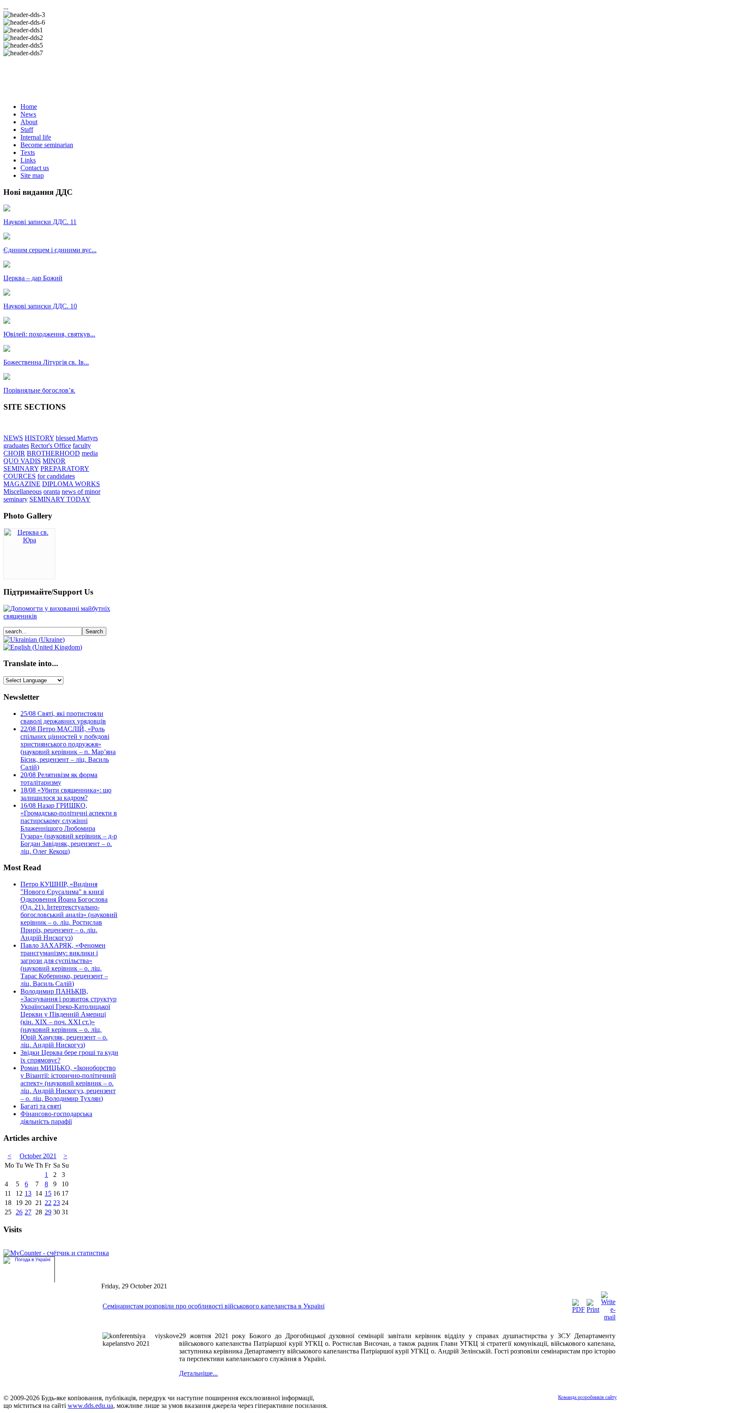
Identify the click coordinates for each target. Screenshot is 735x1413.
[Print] (593, 1309)
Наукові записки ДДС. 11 (40, 221)
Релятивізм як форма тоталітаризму (58, 778)
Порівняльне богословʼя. (39, 390)
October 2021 (38, 1155)
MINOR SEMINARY (34, 464)
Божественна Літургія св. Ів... (46, 362)
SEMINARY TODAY (60, 499)
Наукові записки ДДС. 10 (40, 306)
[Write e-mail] (608, 1317)
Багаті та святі (40, 1106)
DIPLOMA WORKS (71, 483)
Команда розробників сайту (587, 1397)
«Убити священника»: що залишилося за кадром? (65, 793)
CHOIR (14, 453)
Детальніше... (198, 1373)
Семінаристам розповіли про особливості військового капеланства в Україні (214, 1306)
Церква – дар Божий (33, 278)
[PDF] (578, 1309)
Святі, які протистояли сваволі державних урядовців (63, 717)
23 (56, 1202)
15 (48, 1193)
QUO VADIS (22, 460)
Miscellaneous (22, 491)
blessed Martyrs (77, 438)
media (90, 453)
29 (48, 1212)
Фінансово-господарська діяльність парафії (56, 1117)
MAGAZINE (21, 483)
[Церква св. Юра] (29, 540)
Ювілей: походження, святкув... (49, 334)
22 (48, 1202)
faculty (82, 445)
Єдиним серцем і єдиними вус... (50, 250)
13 (28, 1193)
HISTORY (39, 438)
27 (28, 1212)
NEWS (13, 438)
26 (19, 1212)
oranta (51, 491)
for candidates (56, 476)
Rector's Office (51, 445)
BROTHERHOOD (53, 453)
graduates (16, 445)
